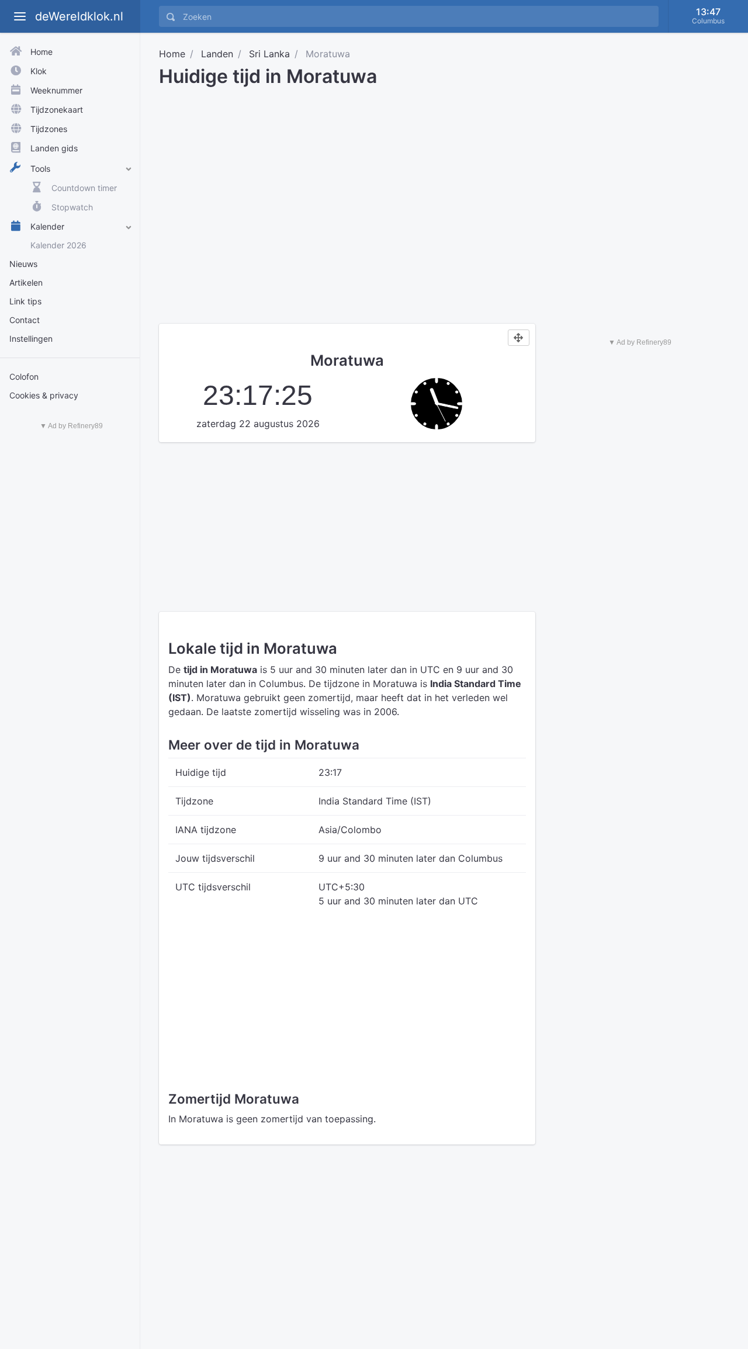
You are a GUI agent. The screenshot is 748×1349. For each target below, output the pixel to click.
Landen (217, 54)
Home (172, 54)
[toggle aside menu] (19, 16)
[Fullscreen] (518, 338)
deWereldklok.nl (79, 16)
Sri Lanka (269, 54)
